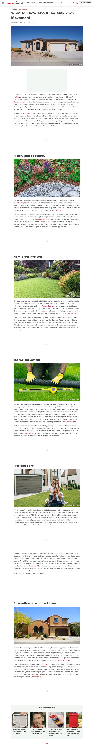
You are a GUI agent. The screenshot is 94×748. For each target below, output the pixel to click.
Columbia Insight (20, 203)
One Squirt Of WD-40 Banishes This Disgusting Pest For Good (55, 732)
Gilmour (47, 664)
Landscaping (23, 9)
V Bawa (15, 22)
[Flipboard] (73, 3)
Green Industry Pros (69, 421)
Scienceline (58, 210)
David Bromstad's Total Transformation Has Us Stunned (38, 731)
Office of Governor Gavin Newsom (58, 412)
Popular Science (48, 306)
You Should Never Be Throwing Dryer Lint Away (19, 731)
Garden (59, 3)
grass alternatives (67, 667)
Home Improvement (45, 3)
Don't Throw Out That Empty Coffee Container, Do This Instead (73, 732)
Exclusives (31, 3)
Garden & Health (20, 102)
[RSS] (77, 3)
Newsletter (87, 3)
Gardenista (27, 113)
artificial (16, 97)
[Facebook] (70, 3)
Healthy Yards (72, 313)
